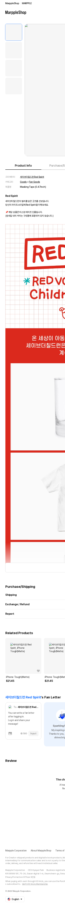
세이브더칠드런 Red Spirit (32, 177)
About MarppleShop (41, 850)
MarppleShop (12, 3)
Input (33, 733)
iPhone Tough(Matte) (18, 676)
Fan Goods (34, 182)
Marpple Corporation (16, 850)
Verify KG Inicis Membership (35, 884)
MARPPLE (27, 3)
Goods (23, 182)
